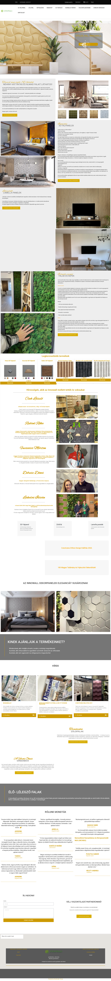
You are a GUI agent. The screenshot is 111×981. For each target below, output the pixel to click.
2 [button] (53, 386)
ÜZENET (5, 907)
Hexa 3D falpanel (84, 360)
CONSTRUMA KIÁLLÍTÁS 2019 (83, 703)
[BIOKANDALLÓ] (19, 688)
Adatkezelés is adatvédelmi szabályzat (18, 949)
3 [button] (55, 386)
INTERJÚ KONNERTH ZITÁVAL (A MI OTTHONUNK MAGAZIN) (53, 704)
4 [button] (56, 386)
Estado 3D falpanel (65, 360)
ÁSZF (18, 952)
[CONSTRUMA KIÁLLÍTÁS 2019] (91, 688)
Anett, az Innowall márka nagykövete (91, 949)
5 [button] (58, 386)
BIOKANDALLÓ (7, 703)
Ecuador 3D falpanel (28, 360)
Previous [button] (3, 372)
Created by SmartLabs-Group (55, 979)
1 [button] (51, 386)
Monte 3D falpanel (10, 360)
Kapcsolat (18, 955)
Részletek (10, 383)
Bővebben (6, 715)
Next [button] (108, 372)
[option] (9, 372)
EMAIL (4, 901)
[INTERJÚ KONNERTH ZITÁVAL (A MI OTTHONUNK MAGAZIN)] (55, 688)
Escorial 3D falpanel (102, 360)
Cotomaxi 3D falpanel (47, 360)
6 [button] (59, 386)
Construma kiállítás (91, 952)
